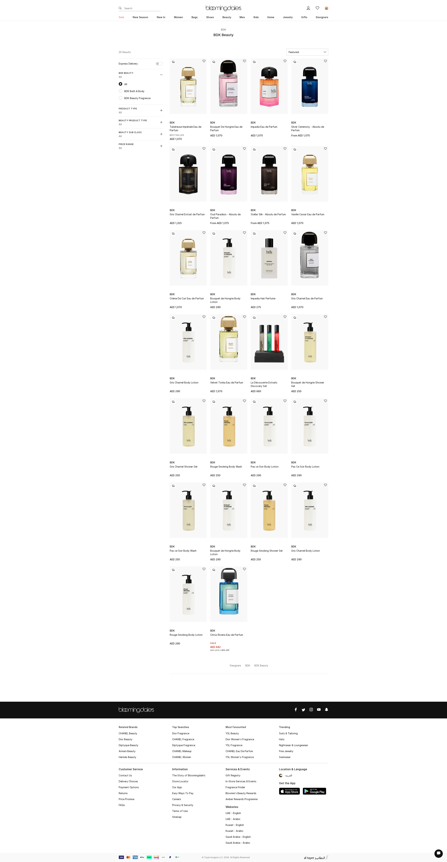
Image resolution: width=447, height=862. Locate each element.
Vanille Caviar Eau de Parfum (307, 214)
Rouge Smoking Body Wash (226, 466)
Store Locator (180, 781)
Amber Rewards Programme (242, 799)
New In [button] (161, 17)
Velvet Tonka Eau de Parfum (226, 382)
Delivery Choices (128, 781)
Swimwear (285, 757)
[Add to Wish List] (204, 61)
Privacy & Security (182, 805)
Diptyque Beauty (128, 745)
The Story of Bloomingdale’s (188, 775)
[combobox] (307, 52)
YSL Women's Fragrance (240, 757)
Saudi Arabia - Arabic (238, 842)
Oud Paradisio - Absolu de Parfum (225, 216)
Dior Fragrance (180, 733)
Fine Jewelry (286, 751)
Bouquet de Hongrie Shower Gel (307, 384)
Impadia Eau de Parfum (264, 126)
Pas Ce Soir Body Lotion (305, 466)
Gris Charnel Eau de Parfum (307, 298)
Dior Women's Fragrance (240, 739)
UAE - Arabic (233, 819)
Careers (176, 799)
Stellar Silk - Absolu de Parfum (268, 214)
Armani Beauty (127, 751)
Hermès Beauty (127, 757)
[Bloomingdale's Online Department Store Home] (223, 8)
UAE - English (233, 813)
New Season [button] (140, 17)
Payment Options (129, 787)
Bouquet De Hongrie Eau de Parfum (226, 128)
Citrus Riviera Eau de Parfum (226, 634)
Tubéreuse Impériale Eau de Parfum (185, 128)
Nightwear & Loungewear (293, 745)
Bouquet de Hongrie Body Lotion (225, 300)
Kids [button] (256, 17)
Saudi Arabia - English (238, 836)
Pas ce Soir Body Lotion (265, 466)
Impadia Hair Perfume (263, 298)
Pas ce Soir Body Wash (183, 550)
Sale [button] (121, 17)
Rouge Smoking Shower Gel (267, 550)
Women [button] (178, 17)
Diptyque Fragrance (183, 745)
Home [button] (270, 17)
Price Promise (126, 799)
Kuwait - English (235, 824)
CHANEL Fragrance (183, 739)
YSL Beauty (232, 733)
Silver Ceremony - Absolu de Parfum (307, 128)
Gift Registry (233, 775)
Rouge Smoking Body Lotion (186, 634)
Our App (177, 787)
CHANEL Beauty (128, 733)
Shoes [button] (210, 17)
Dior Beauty (125, 739)
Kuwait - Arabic (234, 830)
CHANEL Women (181, 757)
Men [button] (242, 17)
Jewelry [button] (288, 17)
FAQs (122, 805)
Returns (123, 793)
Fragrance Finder (235, 787)
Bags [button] (195, 17)
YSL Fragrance (234, 745)
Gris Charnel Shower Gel (183, 466)
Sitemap (177, 816)
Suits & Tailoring (288, 733)
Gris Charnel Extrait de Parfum (187, 214)
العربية (288, 775)
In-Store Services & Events (241, 781)
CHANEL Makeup (182, 751)
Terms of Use (180, 810)
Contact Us (125, 775)
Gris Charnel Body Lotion (184, 382)
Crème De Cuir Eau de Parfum (187, 298)
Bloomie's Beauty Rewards (241, 793)
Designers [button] (322, 17)
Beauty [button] (226, 17)
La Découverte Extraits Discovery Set (264, 384)
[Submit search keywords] (120, 8)
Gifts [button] (304, 17)
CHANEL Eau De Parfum (239, 751)
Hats (281, 739)
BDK (223, 29)
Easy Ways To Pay (182, 793)
